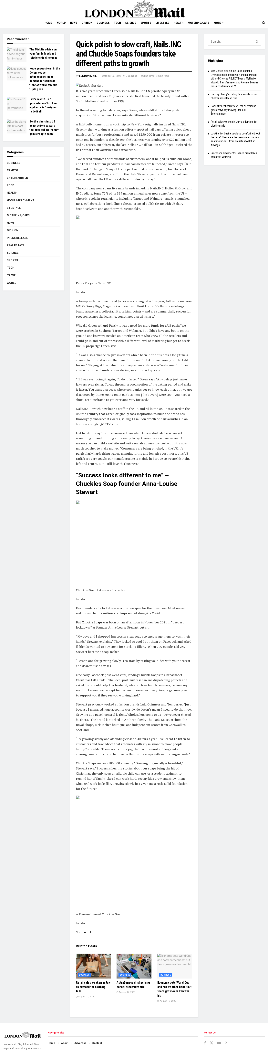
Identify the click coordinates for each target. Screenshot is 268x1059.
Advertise (80, 1043)
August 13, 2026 (167, 1001)
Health (178, 23)
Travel (12, 275)
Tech (117, 23)
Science (130, 23)
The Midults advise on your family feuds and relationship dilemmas (43, 53)
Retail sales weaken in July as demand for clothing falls (93, 987)
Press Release (17, 237)
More (217, 23)
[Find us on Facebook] (205, 1043)
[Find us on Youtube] (219, 1043)
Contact (97, 1043)
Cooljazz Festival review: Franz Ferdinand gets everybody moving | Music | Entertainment (233, 109)
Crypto (12, 170)
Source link (84, 932)
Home (48, 23)
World (61, 23)
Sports (145, 23)
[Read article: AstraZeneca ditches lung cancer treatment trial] (134, 966)
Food (10, 185)
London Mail (88, 75)
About (64, 1043)
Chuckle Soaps (92, 622)
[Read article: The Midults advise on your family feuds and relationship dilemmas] (16, 55)
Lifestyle (162, 23)
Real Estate (15, 245)
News (73, 23)
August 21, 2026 (86, 996)
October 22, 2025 (111, 75)
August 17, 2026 (126, 992)
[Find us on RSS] (226, 1043)
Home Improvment (20, 200)
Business (103, 23)
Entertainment (18, 177)
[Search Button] (263, 23)
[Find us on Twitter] (211, 1043)
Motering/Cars (198, 23)
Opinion (87, 23)
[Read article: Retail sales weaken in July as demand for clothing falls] (93, 966)
